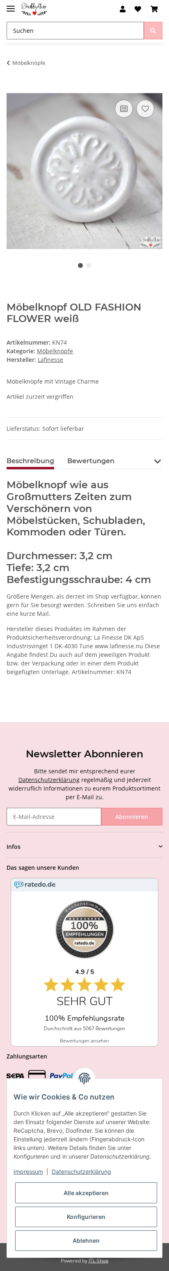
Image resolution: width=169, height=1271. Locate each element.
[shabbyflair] (34, 9)
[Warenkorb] (154, 9)
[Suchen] (153, 30)
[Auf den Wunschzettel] (145, 109)
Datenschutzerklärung (49, 780)
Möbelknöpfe (55, 351)
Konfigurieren (86, 1216)
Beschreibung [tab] (30, 461)
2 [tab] (88, 265)
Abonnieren (131, 817)
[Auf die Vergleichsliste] (124, 109)
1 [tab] (80, 265)
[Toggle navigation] (11, 5)
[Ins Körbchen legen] (13, 88)
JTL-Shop (98, 1260)
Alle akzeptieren (86, 1192)
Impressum (28, 1171)
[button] (122, 9)
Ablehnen (86, 1240)
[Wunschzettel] (138, 9)
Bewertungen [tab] (90, 461)
